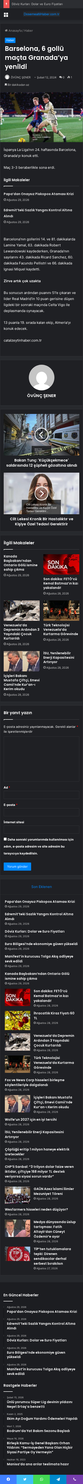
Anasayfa (15, 30)
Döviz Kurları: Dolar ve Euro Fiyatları (37, 4)
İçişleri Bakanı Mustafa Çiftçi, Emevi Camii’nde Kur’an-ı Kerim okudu (22, 682)
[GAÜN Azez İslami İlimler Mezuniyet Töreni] (17, 1195)
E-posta (11, 805)
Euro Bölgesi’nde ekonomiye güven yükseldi (41, 944)
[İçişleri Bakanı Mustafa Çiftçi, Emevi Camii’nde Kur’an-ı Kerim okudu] (22, 661)
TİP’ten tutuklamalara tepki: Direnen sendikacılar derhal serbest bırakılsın (52, 1256)
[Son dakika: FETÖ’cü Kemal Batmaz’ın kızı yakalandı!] (61, 564)
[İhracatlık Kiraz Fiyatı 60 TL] (17, 1020)
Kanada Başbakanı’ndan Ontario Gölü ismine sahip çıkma (21, 563)
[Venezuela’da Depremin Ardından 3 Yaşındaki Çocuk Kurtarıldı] (22, 610)
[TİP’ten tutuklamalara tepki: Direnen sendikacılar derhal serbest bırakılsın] (17, 1254)
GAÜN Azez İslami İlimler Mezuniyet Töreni (54, 1191)
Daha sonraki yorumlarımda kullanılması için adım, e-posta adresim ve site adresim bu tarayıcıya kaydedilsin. (39, 846)
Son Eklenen (41, 886)
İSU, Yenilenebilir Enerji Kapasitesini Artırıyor (58, 657)
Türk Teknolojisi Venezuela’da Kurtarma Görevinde (60, 629)
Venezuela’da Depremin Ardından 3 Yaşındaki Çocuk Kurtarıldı (21, 632)
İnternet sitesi (14, 822)
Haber (28, 30)
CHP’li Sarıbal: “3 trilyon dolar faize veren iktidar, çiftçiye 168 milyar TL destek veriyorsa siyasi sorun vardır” (39, 1171)
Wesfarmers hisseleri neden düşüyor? (36, 1209)
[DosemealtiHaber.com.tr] (41, 14)
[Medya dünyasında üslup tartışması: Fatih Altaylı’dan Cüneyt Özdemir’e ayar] (17, 1228)
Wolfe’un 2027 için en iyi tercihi (31, 1119)
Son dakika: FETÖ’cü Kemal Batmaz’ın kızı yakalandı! (60, 583)
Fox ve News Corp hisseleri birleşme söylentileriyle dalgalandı (35, 1082)
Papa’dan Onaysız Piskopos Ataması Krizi (39, 194)
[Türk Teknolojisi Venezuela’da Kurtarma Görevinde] (61, 610)
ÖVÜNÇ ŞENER (21, 77)
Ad (7, 787)
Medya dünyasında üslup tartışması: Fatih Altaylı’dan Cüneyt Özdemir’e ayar (55, 1229)
